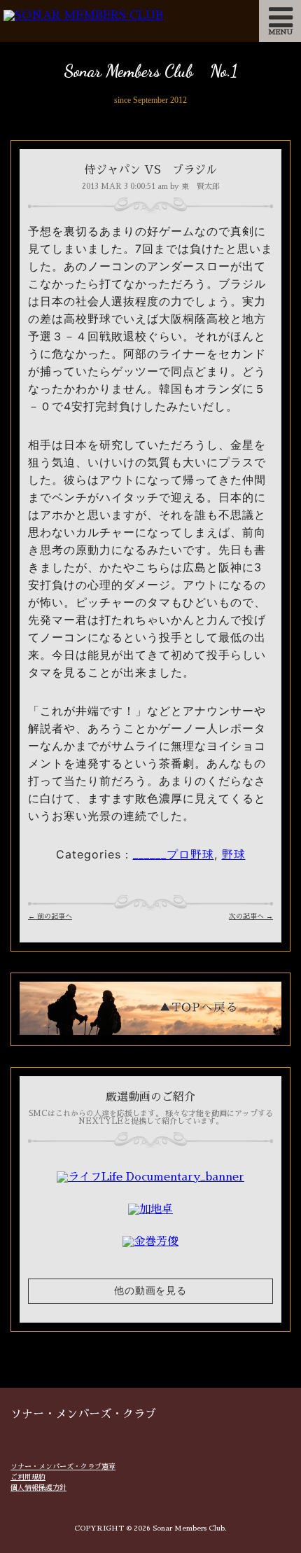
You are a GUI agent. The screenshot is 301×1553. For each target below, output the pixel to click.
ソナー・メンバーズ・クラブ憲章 (62, 1466)
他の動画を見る (150, 1291)
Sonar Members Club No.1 (150, 71)
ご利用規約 (28, 1477)
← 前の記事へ (50, 916)
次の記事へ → (251, 916)
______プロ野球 (173, 854)
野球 (234, 854)
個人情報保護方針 (38, 1487)
